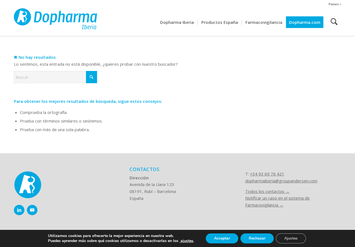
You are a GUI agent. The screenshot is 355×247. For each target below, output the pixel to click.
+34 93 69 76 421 (267, 174)
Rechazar (257, 238)
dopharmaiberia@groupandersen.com (281, 181)
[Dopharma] (55, 22)
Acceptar (222, 238)
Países (334, 4)
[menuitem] (333, 4)
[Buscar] (334, 22)
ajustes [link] (187, 240)
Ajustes (291, 238)
